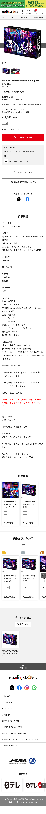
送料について (24, 161)
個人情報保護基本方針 (10, 721)
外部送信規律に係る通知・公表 (14, 733)
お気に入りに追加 (25, 172)
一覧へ (23, 544)
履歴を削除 (24, 624)
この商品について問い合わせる (23, 182)
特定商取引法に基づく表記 (12, 727)
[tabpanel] (23, 42)
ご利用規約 (6, 714)
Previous (2, 45)
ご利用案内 (6, 696)
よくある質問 (7, 702)
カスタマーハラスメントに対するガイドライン (20, 739)
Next (43, 45)
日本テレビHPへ (8, 745)
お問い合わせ (7, 708)
